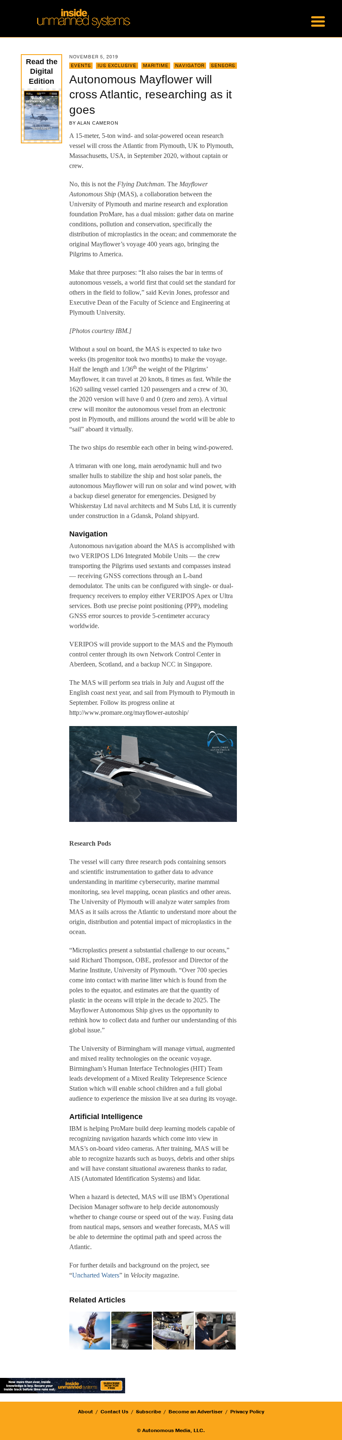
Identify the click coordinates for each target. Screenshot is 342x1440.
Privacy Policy (247, 1411)
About (85, 1411)
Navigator (189, 66)
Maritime (155, 66)
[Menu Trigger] (317, 20)
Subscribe (148, 1411)
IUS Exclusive (117, 66)
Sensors (223, 66)
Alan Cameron (97, 122)
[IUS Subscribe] (62, 1385)
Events (81, 66)
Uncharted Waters (95, 1275)
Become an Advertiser (195, 1411)
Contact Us (114, 1411)
